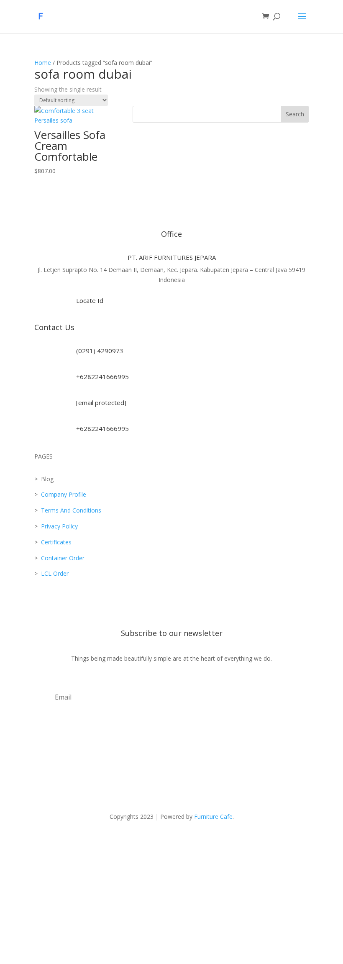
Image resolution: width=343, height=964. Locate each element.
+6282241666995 (102, 376)
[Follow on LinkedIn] (196, 841)
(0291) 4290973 (99, 350)
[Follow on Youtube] (180, 841)
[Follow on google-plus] (213, 841)
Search (295, 114)
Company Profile (63, 494)
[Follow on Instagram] (113, 841)
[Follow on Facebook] (129, 841)
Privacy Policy (59, 526)
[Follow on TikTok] (163, 841)
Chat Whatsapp (171, 903)
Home (42, 63)
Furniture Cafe (213, 816)
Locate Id (89, 300)
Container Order (61, 558)
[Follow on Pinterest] (230, 841)
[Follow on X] (146, 841)
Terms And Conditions (71, 510)
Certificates (56, 542)
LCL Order (54, 573)
